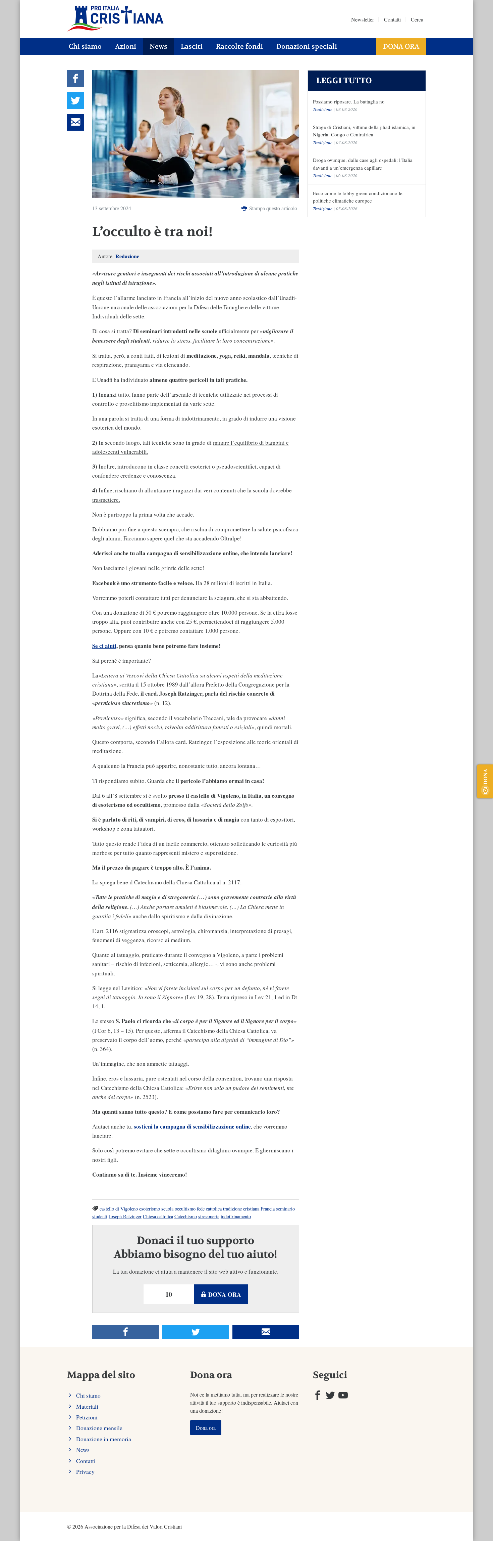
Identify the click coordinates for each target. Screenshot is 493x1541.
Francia (268, 1208)
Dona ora (401, 46)
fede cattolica (209, 1208)
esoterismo (149, 1208)
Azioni (125, 46)
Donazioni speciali (306, 46)
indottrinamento (236, 1216)
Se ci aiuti (104, 646)
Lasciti (192, 46)
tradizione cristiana (241, 1208)
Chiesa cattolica (158, 1216)
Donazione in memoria (103, 1439)
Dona (485, 776)
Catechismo (185, 1216)
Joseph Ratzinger (125, 1216)
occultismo (185, 1208)
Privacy (85, 1471)
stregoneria (208, 1216)
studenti (99, 1216)
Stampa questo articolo (272, 208)
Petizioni (87, 1417)
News (158, 46)
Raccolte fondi (239, 46)
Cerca (417, 19)
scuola (167, 1208)
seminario (285, 1208)
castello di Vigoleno (119, 1208)
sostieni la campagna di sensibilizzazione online (192, 1126)
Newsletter (362, 19)
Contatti (392, 19)
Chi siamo (85, 46)
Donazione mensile (99, 1428)
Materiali (87, 1406)
